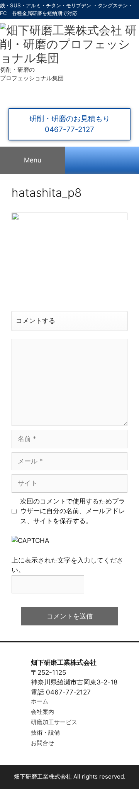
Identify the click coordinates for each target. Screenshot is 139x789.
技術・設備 (45, 732)
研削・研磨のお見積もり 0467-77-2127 (69, 124)
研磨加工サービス (54, 722)
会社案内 (42, 711)
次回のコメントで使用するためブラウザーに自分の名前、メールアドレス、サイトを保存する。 (72, 511)
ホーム (39, 701)
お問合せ (42, 743)
